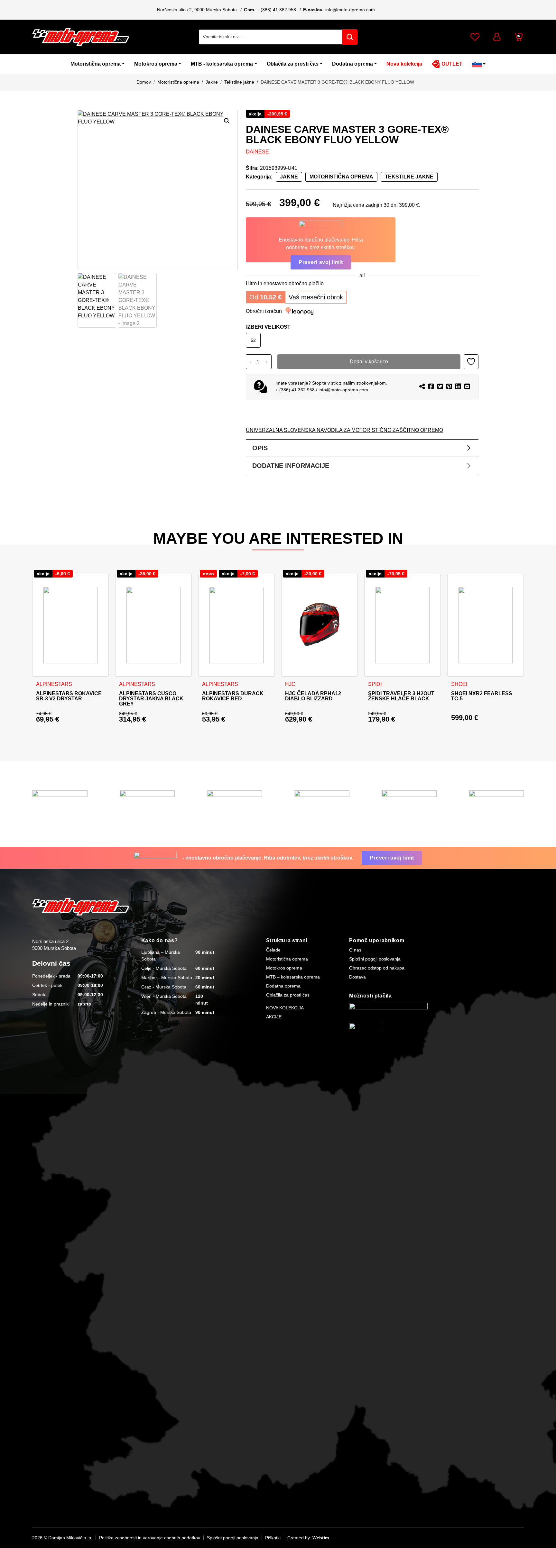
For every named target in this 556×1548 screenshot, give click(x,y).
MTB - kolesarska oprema (222, 64)
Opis (260, 447)
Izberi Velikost (268, 327)
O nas (355, 949)
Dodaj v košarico (369, 361)
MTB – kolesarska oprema (293, 976)
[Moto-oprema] (80, 37)
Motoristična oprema (95, 64)
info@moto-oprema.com (350, 9)
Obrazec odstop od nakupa (376, 967)
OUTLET (451, 64)
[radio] (253, 340)
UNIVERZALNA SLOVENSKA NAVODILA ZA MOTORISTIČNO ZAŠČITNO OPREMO (344, 430)
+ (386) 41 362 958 (276, 9)
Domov (143, 82)
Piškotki (273, 1537)
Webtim (320, 1537)
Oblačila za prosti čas (293, 64)
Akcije (274, 1016)
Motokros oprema (155, 64)
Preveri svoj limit (321, 262)
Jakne (212, 82)
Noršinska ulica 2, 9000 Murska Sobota (197, 9)
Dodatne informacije (290, 465)
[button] (227, 121)
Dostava (357, 976)
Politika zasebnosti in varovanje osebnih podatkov (149, 1537)
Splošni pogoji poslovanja (375, 958)
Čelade (273, 949)
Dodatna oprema (352, 64)
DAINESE (257, 151)
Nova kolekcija (404, 64)
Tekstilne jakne (239, 82)
